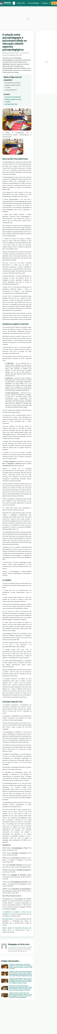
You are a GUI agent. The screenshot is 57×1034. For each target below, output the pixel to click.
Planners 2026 (21, 3)
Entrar (54, 3)
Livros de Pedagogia (33, 3)
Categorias (45, 3)
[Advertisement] (28, 19)
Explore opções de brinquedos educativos (15, 928)
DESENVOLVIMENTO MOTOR (13, 99)
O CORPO (7, 102)
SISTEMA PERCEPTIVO (11, 104)
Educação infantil (7, 919)
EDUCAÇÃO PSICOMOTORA (13, 97)
